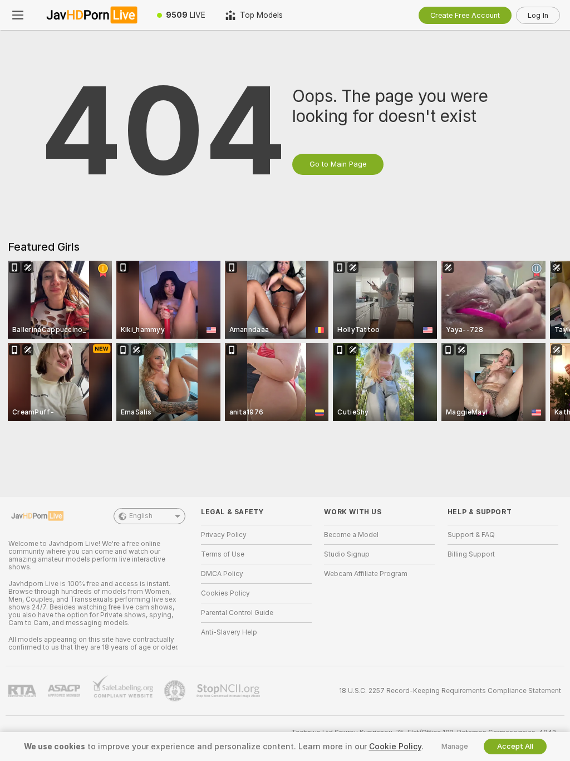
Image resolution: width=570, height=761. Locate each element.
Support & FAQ (471, 535)
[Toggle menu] (18, 15)
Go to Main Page (337, 164)
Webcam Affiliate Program (365, 574)
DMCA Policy (222, 574)
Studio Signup (347, 554)
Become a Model (351, 535)
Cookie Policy (395, 746)
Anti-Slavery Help (229, 632)
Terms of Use (222, 554)
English (141, 516)
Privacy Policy (224, 535)
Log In (538, 15)
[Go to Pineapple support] (176, 690)
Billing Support (471, 554)
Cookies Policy (225, 593)
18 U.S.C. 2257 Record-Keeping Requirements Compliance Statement (450, 691)
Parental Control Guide (237, 613)
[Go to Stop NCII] (229, 690)
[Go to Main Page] (91, 15)
